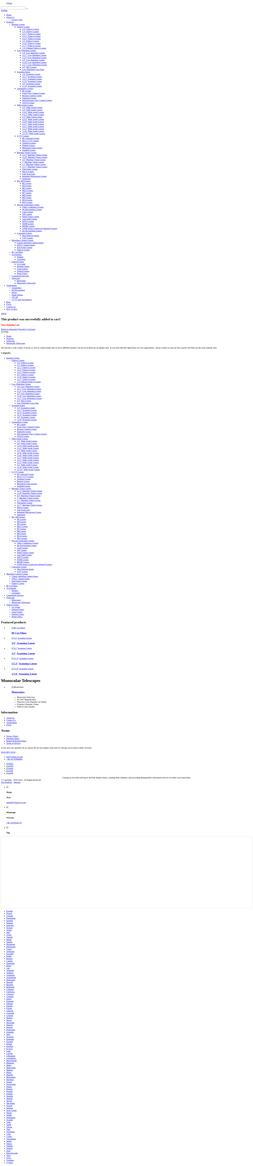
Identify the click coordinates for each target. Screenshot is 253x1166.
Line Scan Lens (28, 174)
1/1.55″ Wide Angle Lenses (33, 133)
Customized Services (20, 276)
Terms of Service (13, 743)
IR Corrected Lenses (30, 138)
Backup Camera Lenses (32, 96)
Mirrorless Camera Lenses (22, 240)
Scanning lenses (23, 72)
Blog (8, 302)
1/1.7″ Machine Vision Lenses (34, 167)
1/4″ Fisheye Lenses (30, 29)
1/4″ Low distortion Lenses (33, 53)
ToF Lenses (27, 214)
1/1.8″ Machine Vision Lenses (34, 157)
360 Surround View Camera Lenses (37, 100)
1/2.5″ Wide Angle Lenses (33, 126)
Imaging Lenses (18, 24)
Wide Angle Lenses (25, 105)
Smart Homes (17, 295)
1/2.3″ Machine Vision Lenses (34, 155)
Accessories (16, 254)
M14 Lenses (27, 200)
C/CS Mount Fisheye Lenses (34, 48)
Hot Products (6, 782)
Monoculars (18, 692)
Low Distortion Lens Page (33, 69)
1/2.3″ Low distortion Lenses (34, 58)
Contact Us (11, 307)
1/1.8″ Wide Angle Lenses (33, 131)
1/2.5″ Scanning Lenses (32, 79)
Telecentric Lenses (30, 169)
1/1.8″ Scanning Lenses (32, 86)
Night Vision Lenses (30, 217)
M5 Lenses (26, 188)
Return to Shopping (9, 329)
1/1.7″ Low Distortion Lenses (34, 65)
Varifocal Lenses (29, 143)
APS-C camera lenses (26, 245)
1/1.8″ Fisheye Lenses (31, 43)
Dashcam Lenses (29, 98)
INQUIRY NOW (8, 752)
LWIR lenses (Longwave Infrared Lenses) (39, 228)
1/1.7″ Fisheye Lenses (31, 46)
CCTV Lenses (23, 136)
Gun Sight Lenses (29, 219)
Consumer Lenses (24, 233)
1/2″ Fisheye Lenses (30, 41)
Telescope (16, 278)
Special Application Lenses (28, 205)
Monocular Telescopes (26, 283)
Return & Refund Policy (16, 741)
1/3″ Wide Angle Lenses (32, 117)
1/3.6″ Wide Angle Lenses (33, 112)
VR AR (15, 297)
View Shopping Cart (10, 325)
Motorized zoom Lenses (32, 148)
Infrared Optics (23, 266)
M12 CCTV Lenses (30, 141)
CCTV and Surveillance (22, 300)
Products (10, 22)
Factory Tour (17, 20)
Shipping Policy (13, 738)
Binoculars (21, 281)
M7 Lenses (26, 193)
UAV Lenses (27, 238)
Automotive (16, 288)
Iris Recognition (18, 290)
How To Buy (11, 309)
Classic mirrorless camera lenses (30, 243)
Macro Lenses (28, 171)
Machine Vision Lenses (26, 152)
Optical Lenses (18, 262)
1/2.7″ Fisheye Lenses (31, 34)
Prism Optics (22, 273)
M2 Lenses (26, 183)
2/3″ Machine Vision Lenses (34, 160)
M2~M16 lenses (23, 181)
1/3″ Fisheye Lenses (30, 31)
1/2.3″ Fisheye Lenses (31, 39)
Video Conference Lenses (33, 207)
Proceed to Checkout (26, 329)
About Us (10, 17)
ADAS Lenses (28, 103)
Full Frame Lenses (24, 247)
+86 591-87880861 (14, 759)
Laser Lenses (27, 212)
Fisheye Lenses (23, 27)
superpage (26, 179)
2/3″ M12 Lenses (29, 67)
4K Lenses (26, 91)
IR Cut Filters (17, 252)
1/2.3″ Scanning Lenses (32, 81)
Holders (20, 257)
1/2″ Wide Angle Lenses (27, 465)
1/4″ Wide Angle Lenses (32, 110)
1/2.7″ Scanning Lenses (32, 77)
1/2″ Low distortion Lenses (33, 60)
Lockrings (21, 259)
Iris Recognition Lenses (32, 209)
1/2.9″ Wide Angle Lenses (33, 119)
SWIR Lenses (28, 224)
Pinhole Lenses (28, 145)
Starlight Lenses (28, 150)
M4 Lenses (26, 186)
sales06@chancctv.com (16, 802)
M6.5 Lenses (27, 190)
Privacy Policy (12, 736)
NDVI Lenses (28, 221)
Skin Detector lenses (30, 235)
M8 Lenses (26, 195)
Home (8, 15)
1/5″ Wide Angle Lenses (32, 107)
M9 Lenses (26, 198)
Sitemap (17, 782)
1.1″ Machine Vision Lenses (34, 164)
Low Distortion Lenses (26, 50)
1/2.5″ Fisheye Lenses (31, 36)
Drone (14, 292)
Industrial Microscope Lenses (34, 176)
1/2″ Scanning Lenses (31, 84)
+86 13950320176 (14, 823)
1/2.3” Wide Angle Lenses (33, 129)
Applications (11, 285)
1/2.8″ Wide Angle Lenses (33, 122)
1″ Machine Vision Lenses (33, 162)
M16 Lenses (27, 202)
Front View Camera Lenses (33, 93)
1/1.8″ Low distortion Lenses (34, 62)
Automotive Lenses (25, 88)
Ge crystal (21, 264)
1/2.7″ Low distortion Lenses (34, 55)
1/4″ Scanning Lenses (31, 74)
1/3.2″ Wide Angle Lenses (33, 114)
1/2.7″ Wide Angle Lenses (33, 124)
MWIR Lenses (28, 226)
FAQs (8, 304)
